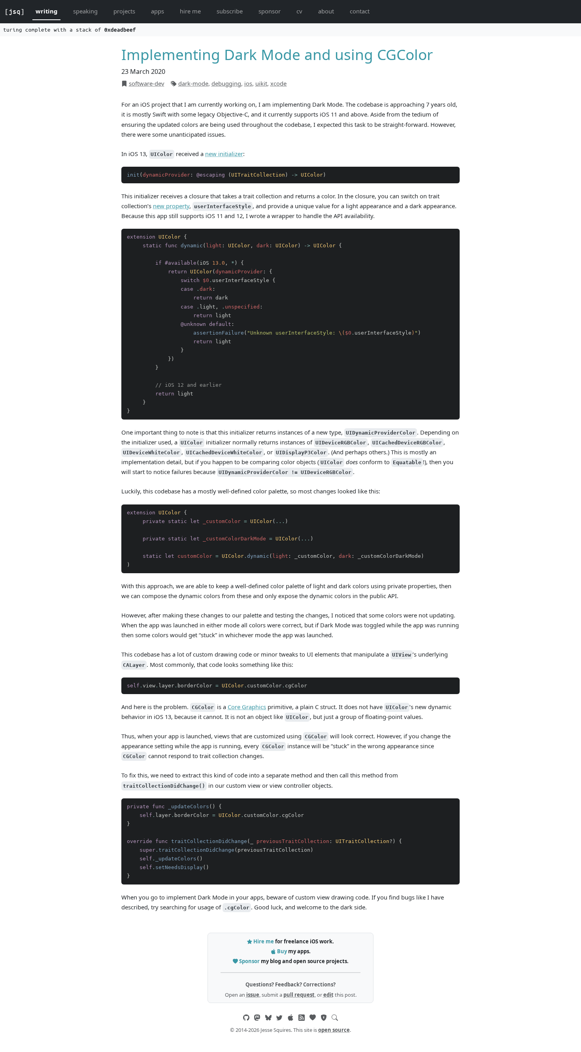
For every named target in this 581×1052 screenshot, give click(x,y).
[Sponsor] (312, 1017)
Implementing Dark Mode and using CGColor (277, 54)
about (326, 11)
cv (299, 11)
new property (171, 206)
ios (248, 83)
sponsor (269, 11)
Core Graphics (247, 707)
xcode (278, 83)
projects (124, 11)
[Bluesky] (268, 1017)
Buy (282, 951)
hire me (190, 11)
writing (46, 11)
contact (360, 11)
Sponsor (249, 961)
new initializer (224, 154)
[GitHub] (246, 1017)
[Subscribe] (301, 1017)
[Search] (335, 1017)
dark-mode (193, 83)
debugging (226, 83)
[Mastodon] (257, 1017)
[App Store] (290, 1017)
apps (157, 11)
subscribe (230, 11)
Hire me (263, 941)
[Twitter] (279, 1017)
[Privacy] (324, 1017)
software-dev (146, 83)
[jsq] (15, 11)
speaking (85, 11)
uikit (261, 83)
